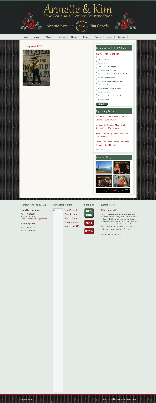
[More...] (127, 229)
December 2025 (109, 210)
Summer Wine (103, 99)
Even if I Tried (103, 59)
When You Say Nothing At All (110, 81)
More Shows (100, 150)
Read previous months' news (111, 234)
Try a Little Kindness (106, 77)
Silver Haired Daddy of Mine (109, 88)
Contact (120, 37)
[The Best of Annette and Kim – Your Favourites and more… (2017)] (57, 300)
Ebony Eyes (103, 63)
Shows (73, 37)
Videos (62, 37)
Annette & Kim (85, 8)
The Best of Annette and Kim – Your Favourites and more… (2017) (72, 218)
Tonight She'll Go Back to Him (110, 96)
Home (25, 37)
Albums (48, 37)
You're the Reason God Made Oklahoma (114, 74)
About (35, 37)
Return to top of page (26, 399)
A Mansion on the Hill (107, 70)
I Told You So (103, 85)
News (85, 37)
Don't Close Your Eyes (107, 66)
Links (109, 37)
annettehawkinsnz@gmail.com (36, 219)
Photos (96, 37)
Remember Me (104, 92)
